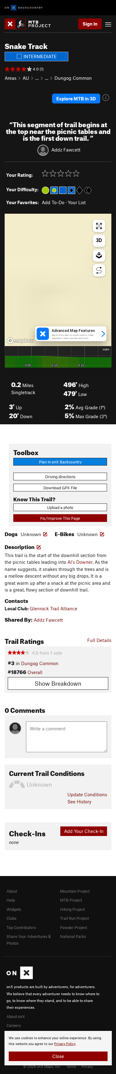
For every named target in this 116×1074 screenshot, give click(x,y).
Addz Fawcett (65, 149)
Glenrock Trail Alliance (53, 608)
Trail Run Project (74, 918)
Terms (71, 1066)
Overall (35, 672)
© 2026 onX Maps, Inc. (42, 1066)
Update (87, 794)
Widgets (13, 909)
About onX (15, 1016)
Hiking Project (72, 909)
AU (26, 78)
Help (10, 900)
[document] (58, 1048)
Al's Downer (79, 562)
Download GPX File (60, 487)
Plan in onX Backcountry (60, 461)
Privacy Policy (64, 1044)
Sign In (90, 23)
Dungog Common (73, 78)
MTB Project (71, 900)
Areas (10, 78)
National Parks (73, 936)
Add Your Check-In (84, 831)
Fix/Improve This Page (60, 518)
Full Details (99, 640)
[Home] (31, 23)
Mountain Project (75, 891)
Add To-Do (53, 202)
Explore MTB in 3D (76, 98)
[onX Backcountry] (23, 8)
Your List (77, 202)
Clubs (11, 918)
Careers (13, 1025)
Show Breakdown (58, 683)
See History (79, 801)
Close (58, 1056)
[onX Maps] (19, 977)
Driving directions (60, 476)
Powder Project (73, 927)
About (11, 891)
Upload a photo (60, 507)
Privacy (87, 1066)
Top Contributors (21, 927)
